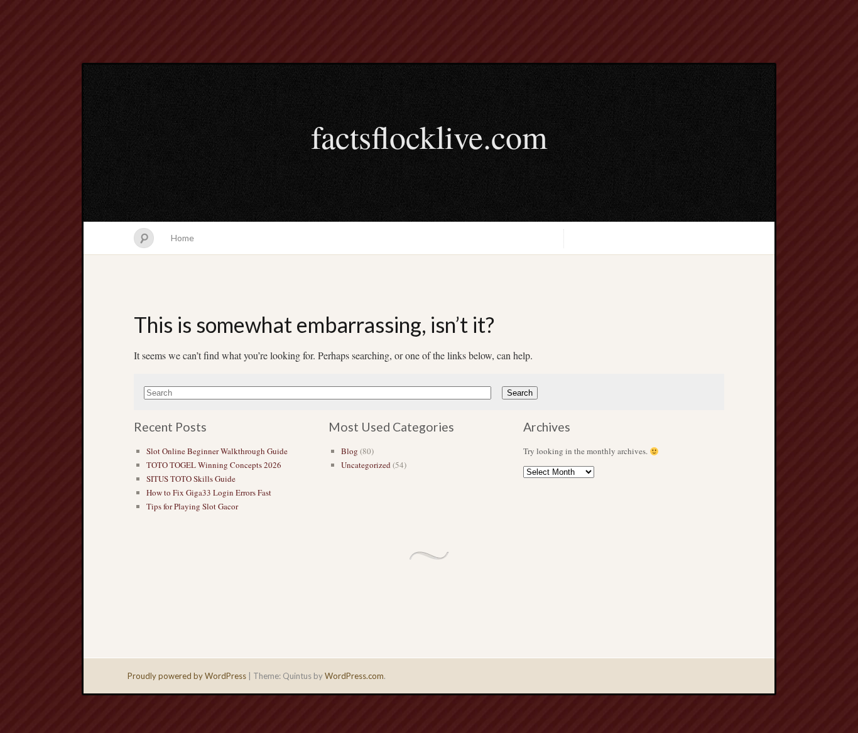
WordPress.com (354, 676)
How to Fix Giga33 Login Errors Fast (208, 492)
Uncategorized (366, 464)
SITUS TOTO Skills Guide (191, 478)
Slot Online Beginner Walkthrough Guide (217, 451)
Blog (349, 451)
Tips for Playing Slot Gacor (192, 506)
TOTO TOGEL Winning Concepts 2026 (213, 464)
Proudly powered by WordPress (187, 676)
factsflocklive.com (429, 136)
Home (182, 237)
